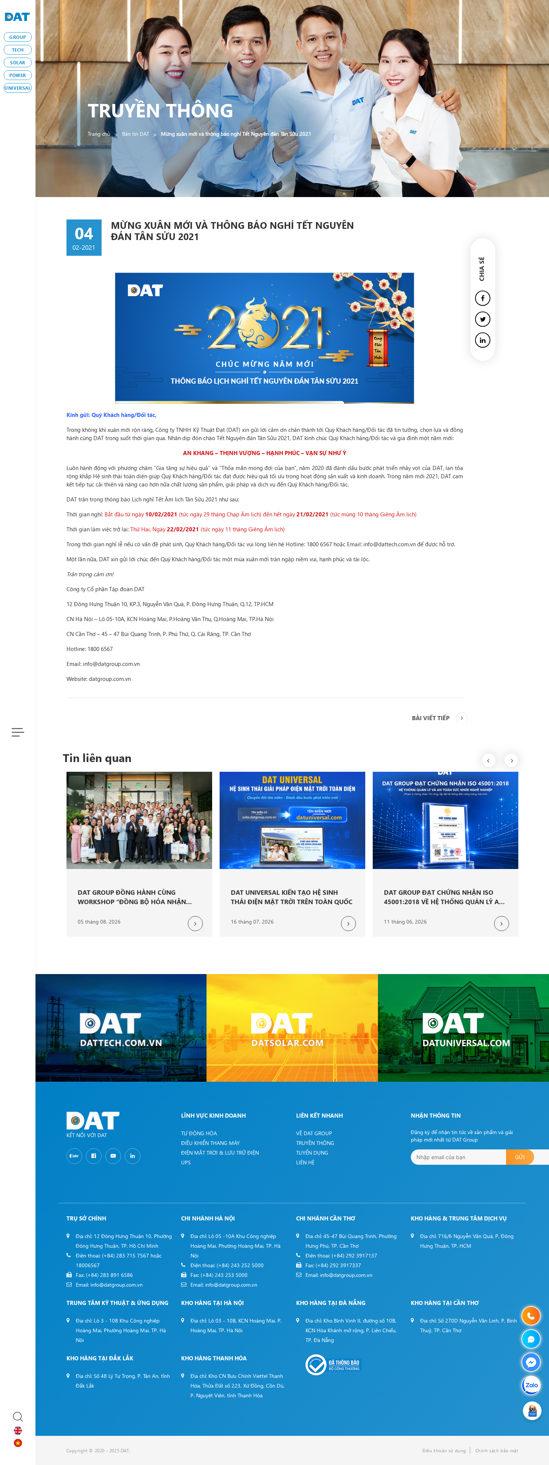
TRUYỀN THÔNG (315, 1142)
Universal (17, 88)
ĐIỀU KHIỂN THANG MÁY (210, 1142)
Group (17, 37)
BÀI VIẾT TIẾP (431, 718)
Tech (18, 50)
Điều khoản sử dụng (444, 1450)
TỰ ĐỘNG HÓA (199, 1133)
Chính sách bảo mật (496, 1450)
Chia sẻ (481, 269)
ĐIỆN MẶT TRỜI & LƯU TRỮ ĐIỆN (220, 1152)
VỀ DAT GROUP (314, 1133)
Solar (17, 62)
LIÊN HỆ (305, 1162)
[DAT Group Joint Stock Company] (17, 16)
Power (17, 75)
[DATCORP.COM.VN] (121, 1028)
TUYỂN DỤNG (312, 1152)
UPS (185, 1162)
